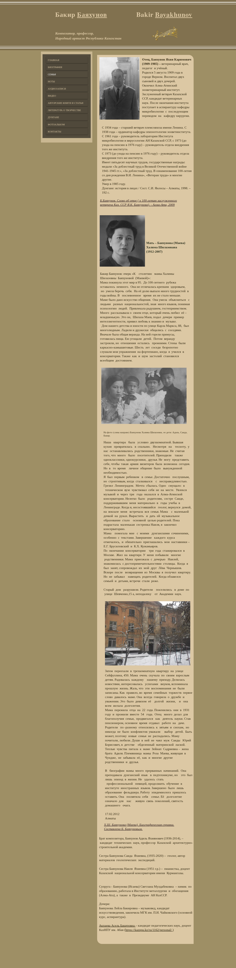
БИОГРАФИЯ (55, 67)
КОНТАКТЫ (54, 131)
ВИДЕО (52, 95)
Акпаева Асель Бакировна (117, 925)
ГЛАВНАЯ (53, 60)
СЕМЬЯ (52, 74)
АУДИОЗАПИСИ (57, 88)
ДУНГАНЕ (53, 117)
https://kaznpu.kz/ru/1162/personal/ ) (149, 930)
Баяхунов (92, 14)
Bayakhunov (173, 14)
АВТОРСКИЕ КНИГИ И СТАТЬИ (65, 102)
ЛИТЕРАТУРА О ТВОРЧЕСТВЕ (64, 110)
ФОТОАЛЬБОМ (56, 124)
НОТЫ (51, 81)
